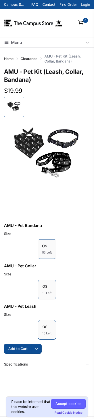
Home (9, 58)
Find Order (68, 4)
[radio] (47, 249)
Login (85, 4)
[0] (81, 23)
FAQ (34, 4)
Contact (48, 4)
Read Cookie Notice (68, 412)
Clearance (29, 58)
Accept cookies (68, 403)
